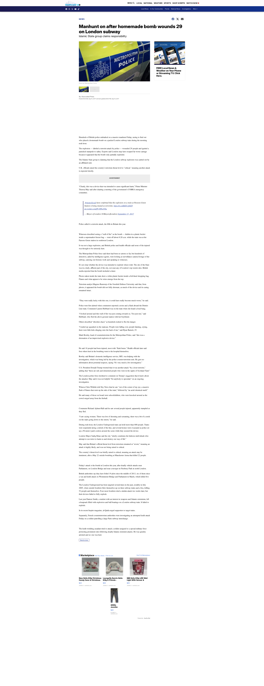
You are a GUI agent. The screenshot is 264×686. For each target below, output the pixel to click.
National (148, 3)
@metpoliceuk (90, 202)
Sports (167, 3)
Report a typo (84, 540)
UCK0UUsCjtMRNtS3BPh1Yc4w (76, 9)
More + (195, 9)
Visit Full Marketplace (143, 555)
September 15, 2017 (126, 214)
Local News (144, 9)
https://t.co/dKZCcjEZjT (123, 205)
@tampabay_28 (79, 9)
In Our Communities (156, 9)
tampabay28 (72, 9)
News (82, 19)
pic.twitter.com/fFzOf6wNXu (95, 209)
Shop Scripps (178, 3)
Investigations (186, 9)
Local (139, 3)
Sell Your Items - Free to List (104, 555)
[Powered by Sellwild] (147, 618)
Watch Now (192, 3)
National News (175, 9)
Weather (158, 3)
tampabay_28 (70, 9)
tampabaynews (66, 9)
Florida (167, 9)
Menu (130, 3)
